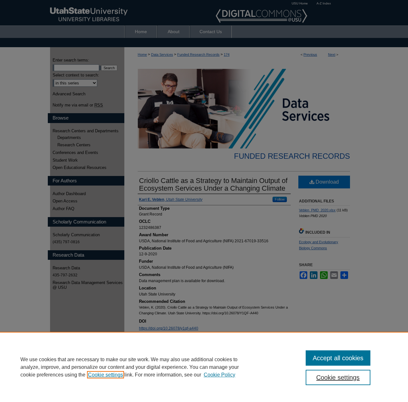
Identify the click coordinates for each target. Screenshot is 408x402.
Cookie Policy (219, 374)
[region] (204, 367)
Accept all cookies (338, 358)
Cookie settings (105, 374)
